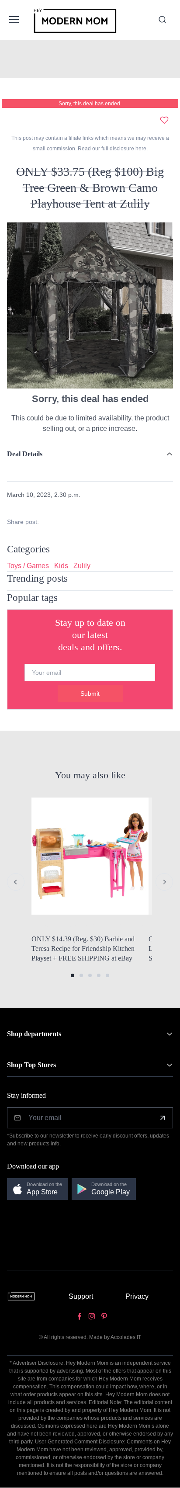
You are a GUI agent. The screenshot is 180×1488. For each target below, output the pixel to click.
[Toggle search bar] (162, 19)
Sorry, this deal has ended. (90, 104)
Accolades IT (126, 1337)
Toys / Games (28, 565)
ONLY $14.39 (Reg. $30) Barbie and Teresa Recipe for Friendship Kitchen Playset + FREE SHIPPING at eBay (83, 948)
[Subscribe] (162, 1118)
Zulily (81, 565)
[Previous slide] (15, 882)
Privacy (137, 1296)
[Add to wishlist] (164, 120)
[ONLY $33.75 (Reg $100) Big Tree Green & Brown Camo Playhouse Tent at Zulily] (90, 305)
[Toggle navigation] (13, 20)
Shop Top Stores (31, 1064)
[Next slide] (164, 882)
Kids (61, 565)
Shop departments (34, 1033)
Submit (90, 693)
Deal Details (24, 454)
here (140, 149)
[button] (72, 975)
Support (81, 1296)
